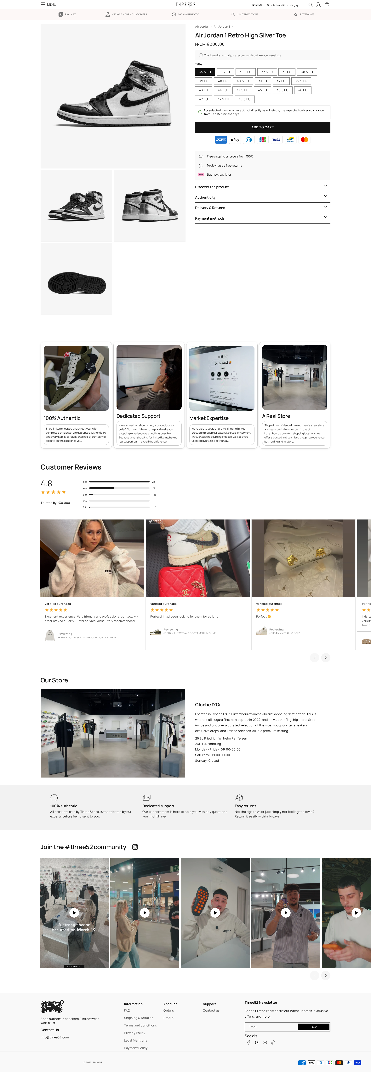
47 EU (203, 99)
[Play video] (74, 913)
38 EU (287, 72)
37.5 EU (267, 72)
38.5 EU (307, 72)
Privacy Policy (134, 1033)
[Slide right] (325, 657)
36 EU (225, 72)
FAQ (127, 1010)
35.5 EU (205, 72)
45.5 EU (282, 90)
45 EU (262, 90)
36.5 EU (246, 72)
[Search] (310, 5)
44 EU (222, 90)
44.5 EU (242, 90)
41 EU (263, 81)
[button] (49, 4)
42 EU (281, 81)
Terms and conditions (140, 1025)
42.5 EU (301, 81)
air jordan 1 (222, 27)
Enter (314, 1026)
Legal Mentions (135, 1040)
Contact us (211, 1010)
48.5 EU (245, 99)
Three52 (97, 1062)
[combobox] (290, 4)
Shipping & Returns (138, 1018)
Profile (168, 1018)
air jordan (202, 27)
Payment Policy (135, 1048)
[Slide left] (314, 657)
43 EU (203, 90)
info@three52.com (55, 1037)
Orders (168, 1010)
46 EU (302, 90)
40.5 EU (243, 81)
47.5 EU (223, 99)
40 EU (222, 81)
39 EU (203, 81)
